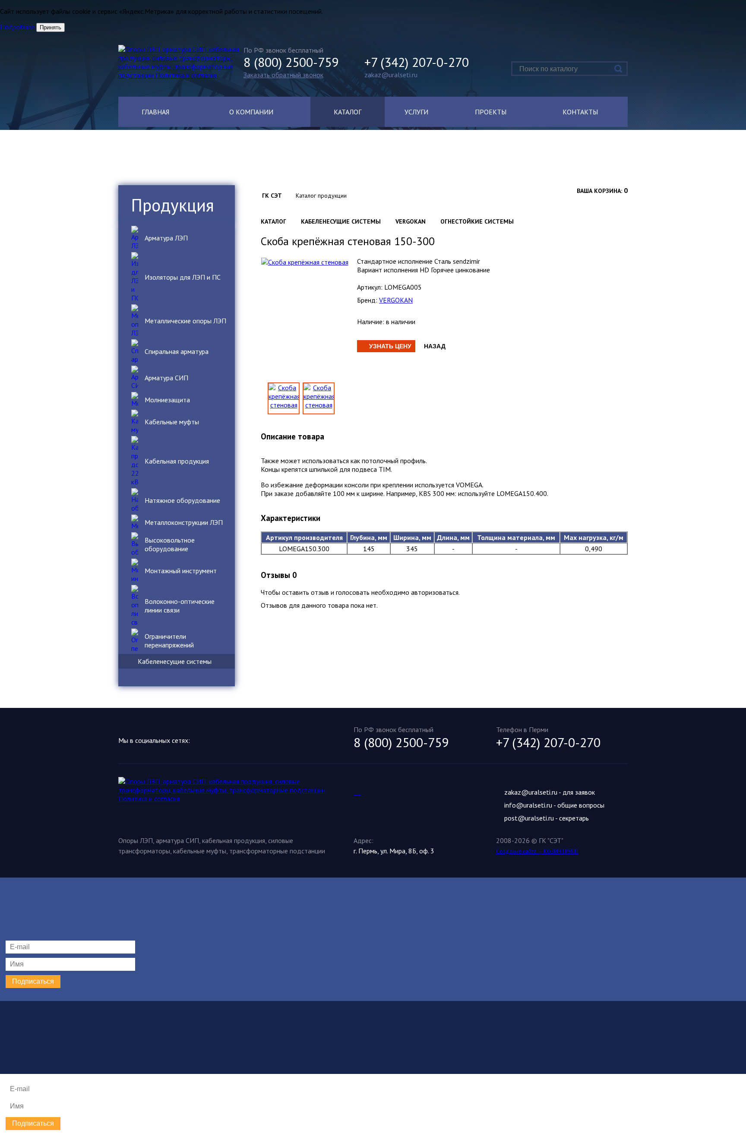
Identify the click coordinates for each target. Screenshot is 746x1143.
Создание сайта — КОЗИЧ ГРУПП (537, 851)
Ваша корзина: (599, 191)
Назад (435, 346)
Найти (618, 68)
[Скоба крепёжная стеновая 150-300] (318, 398)
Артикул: (369, 287)
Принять (50, 27)
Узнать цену (390, 346)
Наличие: (370, 321)
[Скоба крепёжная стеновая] (304, 261)
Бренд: (367, 300)
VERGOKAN (396, 300)
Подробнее (17, 26)
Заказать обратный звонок (283, 74)
